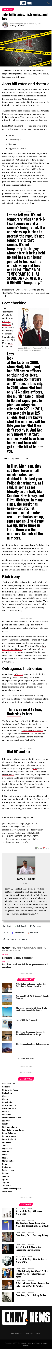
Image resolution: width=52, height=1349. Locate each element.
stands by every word (29, 292)
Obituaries (6, 1167)
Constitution (7, 1102)
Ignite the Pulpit (9, 1139)
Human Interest (9, 1136)
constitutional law (27, 948)
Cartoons (6, 1087)
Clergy (5, 1099)
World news (7, 1192)
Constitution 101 (9, 1105)
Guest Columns (9, 1133)
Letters (5, 1155)
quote (10, 343)
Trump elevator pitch (11, 1189)
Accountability (8, 1084)
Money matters (8, 1161)
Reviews (5, 1173)
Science (5, 1176)
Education (6, 1115)
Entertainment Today (11, 1118)
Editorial (5, 1112)
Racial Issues (8, 1170)
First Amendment (9, 1127)
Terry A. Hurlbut (18, 26)
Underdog (14, 713)
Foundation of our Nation (13, 1130)
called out (18, 674)
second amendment (11, 950)
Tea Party (6, 1186)
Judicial (5, 1145)
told (35, 768)
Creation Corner (9, 1108)
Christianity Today (10, 1090)
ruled (42, 721)
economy (42, 948)
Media (5, 1158)
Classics (5, 1096)
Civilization (7, 1093)
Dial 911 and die (18, 751)
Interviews (6, 1142)
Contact (39, 1333)
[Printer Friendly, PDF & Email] (42, 848)
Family (5, 1124)
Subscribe (29, 1333)
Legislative (7, 1149)
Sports (5, 1179)
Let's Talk (6, 1152)
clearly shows (8, 774)
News (4, 1164)
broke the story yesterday (8, 321)
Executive (6, 1121)
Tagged (5, 1183)
